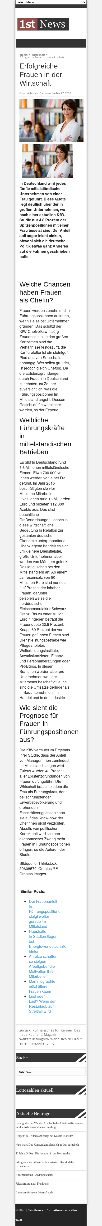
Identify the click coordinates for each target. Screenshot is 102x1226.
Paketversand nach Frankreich (32, 1183)
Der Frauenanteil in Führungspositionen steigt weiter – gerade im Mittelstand (46, 914)
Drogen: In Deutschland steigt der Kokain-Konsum (44, 1136)
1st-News (45, 93)
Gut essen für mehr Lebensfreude (34, 1192)
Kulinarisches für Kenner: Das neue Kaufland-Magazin (49, 1032)
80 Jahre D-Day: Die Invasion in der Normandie (42, 1153)
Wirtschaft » (40, 54)
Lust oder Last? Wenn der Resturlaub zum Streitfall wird (42, 1003)
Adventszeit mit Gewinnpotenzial (34, 1175)
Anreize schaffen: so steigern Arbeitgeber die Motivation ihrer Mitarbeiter (43, 966)
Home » (25, 54)
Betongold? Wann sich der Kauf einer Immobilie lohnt (50, 1041)
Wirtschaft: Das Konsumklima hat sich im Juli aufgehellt (47, 1144)
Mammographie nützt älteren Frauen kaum (42, 986)
